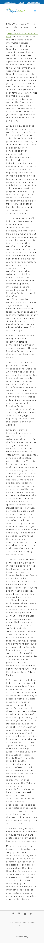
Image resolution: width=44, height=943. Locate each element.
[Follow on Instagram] (19, 913)
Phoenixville (10, 3)
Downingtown (33, 3)
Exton (21, 3)
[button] (35, 10)
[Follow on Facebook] (13, 913)
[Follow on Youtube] (24, 913)
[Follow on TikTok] (30, 913)
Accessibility (22, 937)
